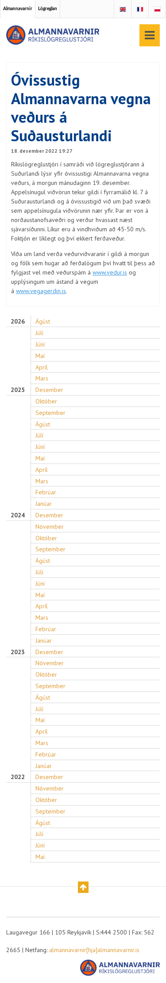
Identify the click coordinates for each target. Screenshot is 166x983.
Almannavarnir (17, 9)
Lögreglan (47, 9)
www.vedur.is (110, 272)
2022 (18, 777)
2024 (18, 515)
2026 (18, 321)
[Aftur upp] (83, 887)
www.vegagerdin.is (41, 291)
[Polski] (157, 9)
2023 (18, 652)
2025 (18, 390)
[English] (122, 9)
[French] (139, 9)
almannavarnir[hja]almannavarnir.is (94, 950)
